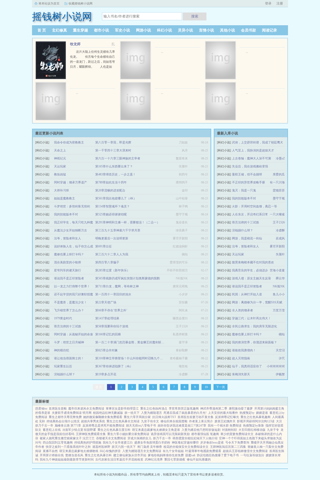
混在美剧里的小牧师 (67, 262)
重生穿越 (80, 30)
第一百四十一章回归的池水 (113, 294)
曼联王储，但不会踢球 (247, 174)
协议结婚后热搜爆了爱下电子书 (218, 455)
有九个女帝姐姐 (173, 451)
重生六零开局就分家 (137, 417)
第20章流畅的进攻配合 (110, 190)
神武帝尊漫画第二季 (213, 408)
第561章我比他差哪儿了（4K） (115, 198)
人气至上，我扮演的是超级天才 (253, 150)
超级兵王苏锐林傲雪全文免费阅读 (245, 451)
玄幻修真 (59, 30)
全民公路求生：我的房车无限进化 (254, 326)
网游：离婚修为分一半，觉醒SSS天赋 (257, 302)
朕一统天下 (132, 413)
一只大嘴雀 (277, 214)
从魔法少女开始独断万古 (70, 230)
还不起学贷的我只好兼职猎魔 (73, 294)
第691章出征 (103, 246)
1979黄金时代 (63, 318)
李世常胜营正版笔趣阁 (184, 408)
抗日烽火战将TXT (164, 417)
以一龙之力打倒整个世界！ (72, 286)
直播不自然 (50, 451)
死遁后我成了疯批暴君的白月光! (185, 413)
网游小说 (143, 30)
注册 (279, 3)
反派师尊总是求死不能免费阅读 (103, 425)
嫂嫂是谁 (262, 413)
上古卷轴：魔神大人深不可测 (251, 158)
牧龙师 (75, 44)
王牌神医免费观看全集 (91, 434)
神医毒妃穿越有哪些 (185, 442)
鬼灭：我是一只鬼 (244, 190)
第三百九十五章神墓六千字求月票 (117, 230)
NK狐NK (279, 286)
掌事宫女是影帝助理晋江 (122, 408)
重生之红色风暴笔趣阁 (255, 417)
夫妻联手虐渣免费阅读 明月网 (72, 413)
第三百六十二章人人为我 (111, 254)
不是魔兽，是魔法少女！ (70, 302)
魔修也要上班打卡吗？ (247, 334)
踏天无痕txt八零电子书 (141, 425)
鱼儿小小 (279, 294)
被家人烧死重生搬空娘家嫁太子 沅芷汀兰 (67, 438)
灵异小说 (185, 30)
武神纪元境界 (154, 459)
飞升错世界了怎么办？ (69, 310)
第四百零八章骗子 (107, 262)
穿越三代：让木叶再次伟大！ (251, 318)
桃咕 (282, 334)
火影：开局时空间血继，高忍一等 (254, 206)
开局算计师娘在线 (52, 455)
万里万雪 (279, 310)
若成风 (280, 238)
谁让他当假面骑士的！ (69, 358)
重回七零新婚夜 (174, 459)
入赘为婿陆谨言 (151, 413)
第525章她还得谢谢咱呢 (111, 214)
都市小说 (101, 30)
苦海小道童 (277, 270)
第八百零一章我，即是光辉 (113, 142)
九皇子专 (273, 430)
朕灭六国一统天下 (124, 447)
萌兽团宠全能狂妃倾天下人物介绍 (195, 438)
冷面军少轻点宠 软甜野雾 (79, 430)
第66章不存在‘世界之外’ (111, 310)
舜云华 (280, 278)
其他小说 (227, 30)
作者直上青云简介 (201, 421)
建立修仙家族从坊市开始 (129, 455)
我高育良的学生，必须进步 (250, 270)
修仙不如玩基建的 (199, 459)
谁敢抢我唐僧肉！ (244, 350)
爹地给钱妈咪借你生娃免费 (166, 455)
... (162, 51)
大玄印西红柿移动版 (252, 430)
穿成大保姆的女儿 (140, 438)
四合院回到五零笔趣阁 (58, 442)
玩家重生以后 (63, 366)
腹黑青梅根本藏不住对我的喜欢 (253, 262)
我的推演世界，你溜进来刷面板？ (254, 342)
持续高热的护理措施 (87, 442)
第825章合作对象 (106, 350)
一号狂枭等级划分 (252, 455)
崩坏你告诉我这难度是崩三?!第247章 (182, 425)
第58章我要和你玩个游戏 (111, 326)
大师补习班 (61, 190)
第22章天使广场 (105, 302)
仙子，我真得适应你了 (247, 366)
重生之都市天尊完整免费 (65, 417)
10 (206, 387)
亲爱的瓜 (279, 174)
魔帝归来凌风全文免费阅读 (86, 408)
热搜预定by (247, 413)
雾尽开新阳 (277, 246)
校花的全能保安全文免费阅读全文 (186, 447)
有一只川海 (277, 182)
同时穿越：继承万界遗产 (70, 182)
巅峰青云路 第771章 (68, 425)
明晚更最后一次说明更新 (111, 238)
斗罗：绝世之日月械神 (69, 342)
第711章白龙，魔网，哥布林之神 (117, 286)
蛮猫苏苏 (279, 190)
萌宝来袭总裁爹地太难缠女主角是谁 (156, 430)
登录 (268, 3)
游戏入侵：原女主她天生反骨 (251, 278)
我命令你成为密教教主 (69, 142)
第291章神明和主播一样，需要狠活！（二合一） (127, 222)
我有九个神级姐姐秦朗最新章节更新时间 (67, 459)
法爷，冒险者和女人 (245, 246)
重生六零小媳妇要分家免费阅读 (128, 434)
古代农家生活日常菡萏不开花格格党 (119, 459)
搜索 (194, 16)
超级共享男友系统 (93, 421)
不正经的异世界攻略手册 (248, 182)
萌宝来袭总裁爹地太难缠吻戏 (78, 451)
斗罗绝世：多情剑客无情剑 (72, 206)
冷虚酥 (280, 230)
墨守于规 (279, 198)
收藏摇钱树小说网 (80, 3)
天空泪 (280, 350)
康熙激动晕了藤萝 (241, 408)
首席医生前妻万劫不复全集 (196, 417)
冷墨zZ (280, 158)
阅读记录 (269, 30)
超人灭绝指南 (241, 358)
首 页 (42, 30)
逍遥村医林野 (101, 447)
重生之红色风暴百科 (98, 455)
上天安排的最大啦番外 (223, 413)
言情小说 (206, 30)
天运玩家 (238, 254)
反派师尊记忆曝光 (227, 417)
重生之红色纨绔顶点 (153, 408)
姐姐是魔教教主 (64, 198)
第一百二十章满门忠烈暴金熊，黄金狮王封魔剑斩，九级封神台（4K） (142, 342)
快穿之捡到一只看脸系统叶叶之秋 (68, 447)
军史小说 (122, 30)
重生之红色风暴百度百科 (114, 430)
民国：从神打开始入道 (247, 294)
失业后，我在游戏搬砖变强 (250, 166)
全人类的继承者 (242, 310)
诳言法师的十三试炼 (245, 222)
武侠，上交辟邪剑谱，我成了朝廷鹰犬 (257, 142)
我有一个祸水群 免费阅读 (225, 425)
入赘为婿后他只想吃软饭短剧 (201, 430)
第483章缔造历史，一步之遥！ (115, 174)
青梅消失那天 (241, 374)
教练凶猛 (60, 174)
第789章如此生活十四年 (111, 182)
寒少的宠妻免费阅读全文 (237, 434)
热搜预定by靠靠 (253, 425)
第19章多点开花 (105, 374)
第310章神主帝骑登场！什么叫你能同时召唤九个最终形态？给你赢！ (141, 358)
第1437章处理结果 (107, 318)
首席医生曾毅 (58, 408)
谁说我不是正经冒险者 (247, 286)
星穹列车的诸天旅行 (67, 270)
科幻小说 (164, 30)
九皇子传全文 (150, 421)
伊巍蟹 (280, 374)
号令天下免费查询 (237, 442)
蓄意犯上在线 (52, 430)
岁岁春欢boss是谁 (212, 442)
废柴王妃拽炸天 (225, 421)
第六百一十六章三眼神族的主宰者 (117, 158)
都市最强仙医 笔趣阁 (205, 434)
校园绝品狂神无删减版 (108, 413)
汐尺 (282, 358)
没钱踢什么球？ (242, 230)
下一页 (220, 387)
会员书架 (248, 30)
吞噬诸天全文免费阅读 (111, 438)
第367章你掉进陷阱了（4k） (114, 366)
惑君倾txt (41, 408)
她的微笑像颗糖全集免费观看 (102, 417)
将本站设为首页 (49, 3)
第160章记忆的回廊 (108, 334)
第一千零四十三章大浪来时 (113, 150)
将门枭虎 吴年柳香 (149, 447)
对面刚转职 (229, 430)
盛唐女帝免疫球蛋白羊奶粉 (152, 442)
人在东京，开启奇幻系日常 (250, 214)
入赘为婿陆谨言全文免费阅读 (141, 451)
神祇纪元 (60, 158)
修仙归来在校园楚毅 (174, 421)
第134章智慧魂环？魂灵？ (112, 206)
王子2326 (279, 222)
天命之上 (60, 150)
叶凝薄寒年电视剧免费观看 (203, 451)
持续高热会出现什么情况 (63, 421)
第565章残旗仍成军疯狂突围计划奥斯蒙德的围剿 (127, 278)
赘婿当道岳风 (74, 455)
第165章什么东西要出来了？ (114, 166)
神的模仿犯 (61, 350)
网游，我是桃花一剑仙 (247, 238)
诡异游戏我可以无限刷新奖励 (170, 434)
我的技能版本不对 (244, 198)
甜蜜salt (190, 455)
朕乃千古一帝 (162, 438)
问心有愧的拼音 (110, 451)
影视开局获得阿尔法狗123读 (255, 421)
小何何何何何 (276, 366)
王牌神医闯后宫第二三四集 (228, 447)
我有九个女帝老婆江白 (118, 442)
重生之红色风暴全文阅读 (123, 421)
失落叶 (280, 254)
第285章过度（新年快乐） (112, 270)
